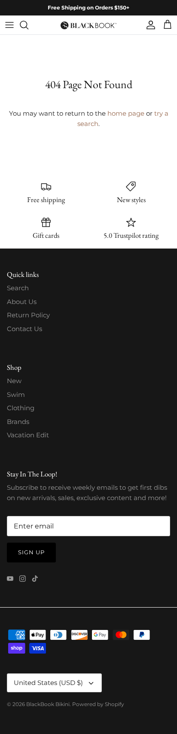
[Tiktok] (35, 578)
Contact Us (24, 329)
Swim (16, 394)
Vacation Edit (28, 435)
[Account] (148, 24)
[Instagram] (22, 578)
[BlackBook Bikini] (88, 25)
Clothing (20, 408)
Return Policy (28, 315)
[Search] (28, 24)
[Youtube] (10, 578)
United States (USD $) (48, 683)
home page (125, 113)
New (14, 381)
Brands (18, 422)
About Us (22, 302)
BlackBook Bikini (48, 704)
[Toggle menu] (9, 24)
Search (18, 288)
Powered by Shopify (98, 704)
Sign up (31, 552)
